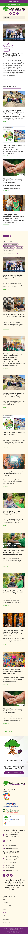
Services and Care (7, 906)
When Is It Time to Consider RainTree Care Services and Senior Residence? (12, 180)
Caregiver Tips (7, 238)
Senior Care (6, 50)
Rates (4, 909)
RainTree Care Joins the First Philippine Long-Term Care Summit (13, 55)
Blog (4, 912)
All (6, 236)
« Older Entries (7, 731)
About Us (5, 902)
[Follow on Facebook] (4, 875)
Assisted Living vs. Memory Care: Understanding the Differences (12, 513)
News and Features (8, 46)
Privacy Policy (6, 922)
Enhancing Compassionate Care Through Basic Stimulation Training (14, 473)
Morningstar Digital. (14, 932)
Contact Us (6, 919)
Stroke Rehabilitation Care (10, 253)
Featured (6, 43)
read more (6, 79)
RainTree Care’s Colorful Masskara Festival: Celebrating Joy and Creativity (13, 671)
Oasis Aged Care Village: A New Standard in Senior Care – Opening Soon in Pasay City (13, 552)
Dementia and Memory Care (10, 241)
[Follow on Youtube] (7, 875)
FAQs (4, 916)
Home (4, 899)
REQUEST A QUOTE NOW (14, 772)
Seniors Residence (8, 250)
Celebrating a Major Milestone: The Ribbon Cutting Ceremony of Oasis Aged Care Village (13, 112)
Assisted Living (15, 236)
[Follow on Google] (11, 875)
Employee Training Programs (10, 244)
